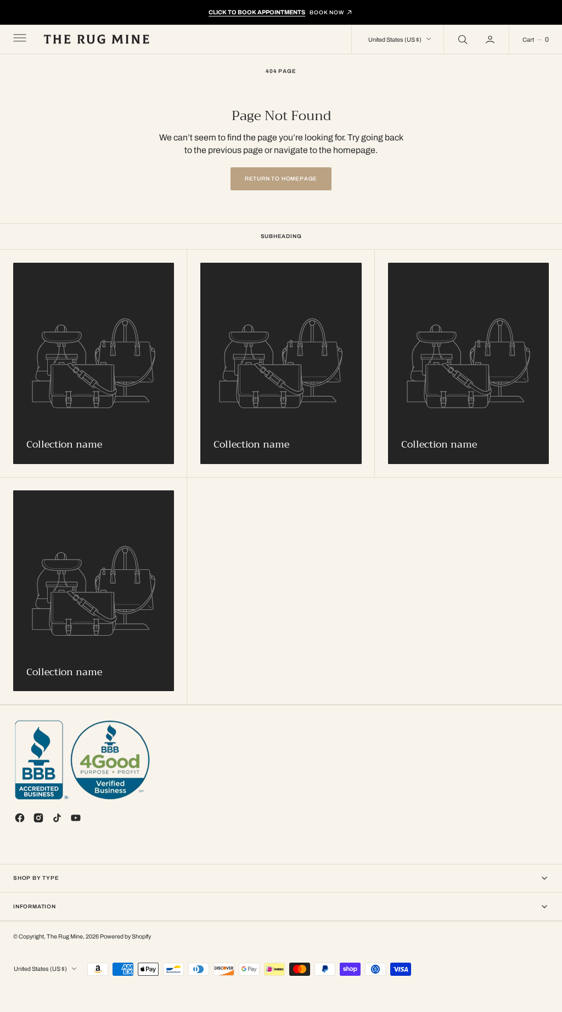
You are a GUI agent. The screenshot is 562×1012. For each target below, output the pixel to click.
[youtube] (75, 817)
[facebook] (19, 817)
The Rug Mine (65, 937)
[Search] (461, 39)
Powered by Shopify (125, 937)
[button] (18, 39)
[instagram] (38, 817)
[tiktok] (57, 817)
